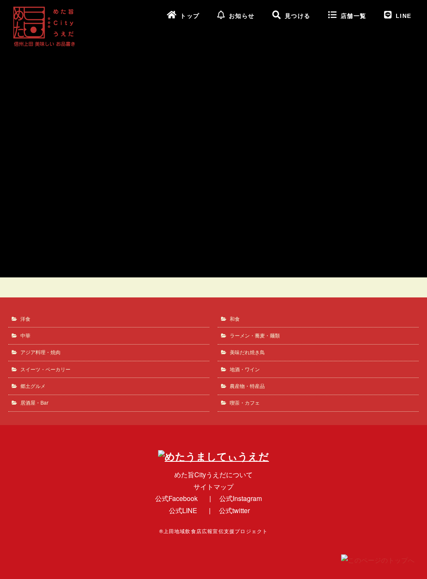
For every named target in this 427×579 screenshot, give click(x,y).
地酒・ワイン (245, 369)
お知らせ (242, 16)
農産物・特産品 (247, 385)
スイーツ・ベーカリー (45, 369)
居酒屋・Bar (34, 402)
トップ (190, 16)
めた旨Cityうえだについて (213, 474)
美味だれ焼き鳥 (247, 351)
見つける (298, 16)
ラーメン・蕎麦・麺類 (255, 335)
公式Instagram (240, 498)
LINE (404, 16)
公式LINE (183, 510)
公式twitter (234, 510)
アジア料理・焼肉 (40, 351)
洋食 (25, 318)
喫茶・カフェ (245, 402)
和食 (235, 318)
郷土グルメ (32, 385)
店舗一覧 (354, 16)
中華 (25, 335)
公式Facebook (176, 498)
